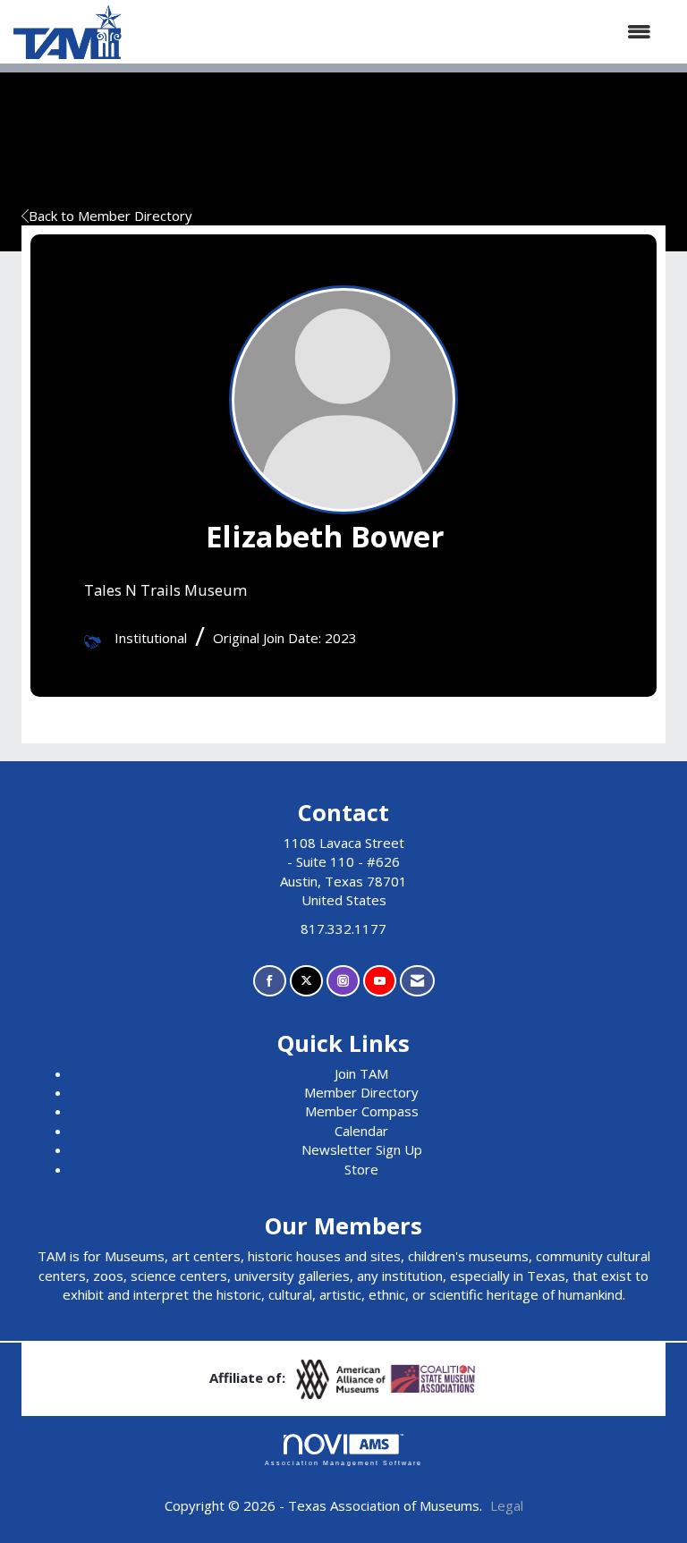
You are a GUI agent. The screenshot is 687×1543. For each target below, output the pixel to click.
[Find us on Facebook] (269, 980)
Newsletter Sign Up (361, 1149)
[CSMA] (434, 1377)
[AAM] (342, 1377)
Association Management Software (343, 1463)
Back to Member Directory (110, 216)
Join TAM (361, 1073)
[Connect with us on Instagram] (343, 980)
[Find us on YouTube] (379, 980)
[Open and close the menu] (395, 31)
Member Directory (361, 1092)
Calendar (361, 1131)
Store (361, 1169)
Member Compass (362, 1111)
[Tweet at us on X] (306, 980)
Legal (506, 1505)
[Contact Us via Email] (417, 980)
